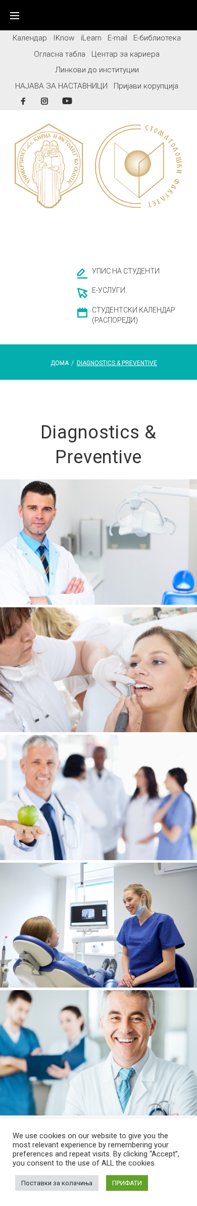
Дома (60, 363)
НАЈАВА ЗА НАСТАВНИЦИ (61, 86)
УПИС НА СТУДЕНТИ (126, 271)
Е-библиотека (157, 37)
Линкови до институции (97, 69)
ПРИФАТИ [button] (127, 1183)
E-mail (117, 37)
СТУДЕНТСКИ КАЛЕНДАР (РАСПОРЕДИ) (133, 315)
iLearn (91, 37)
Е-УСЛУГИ (108, 290)
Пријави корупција (146, 86)
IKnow (64, 37)
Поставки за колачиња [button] (56, 1183)
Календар (30, 37)
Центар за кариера (125, 54)
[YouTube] (67, 101)
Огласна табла (59, 54)
